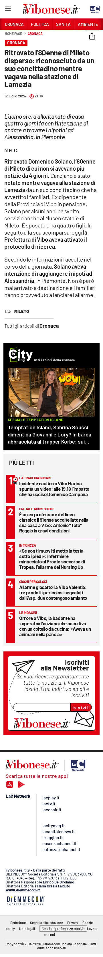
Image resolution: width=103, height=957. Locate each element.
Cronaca (35, 33)
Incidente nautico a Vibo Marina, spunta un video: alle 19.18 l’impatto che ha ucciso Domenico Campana (54, 488)
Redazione (18, 923)
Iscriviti (81, 707)
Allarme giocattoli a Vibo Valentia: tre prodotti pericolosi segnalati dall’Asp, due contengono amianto (53, 592)
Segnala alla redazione (46, 923)
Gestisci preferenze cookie (63, 928)
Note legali (27, 929)
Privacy (72, 923)
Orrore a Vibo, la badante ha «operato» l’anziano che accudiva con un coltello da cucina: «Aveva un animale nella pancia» (55, 626)
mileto (21, 311)
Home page (13, 33)
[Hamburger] (7, 10)
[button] (92, 36)
